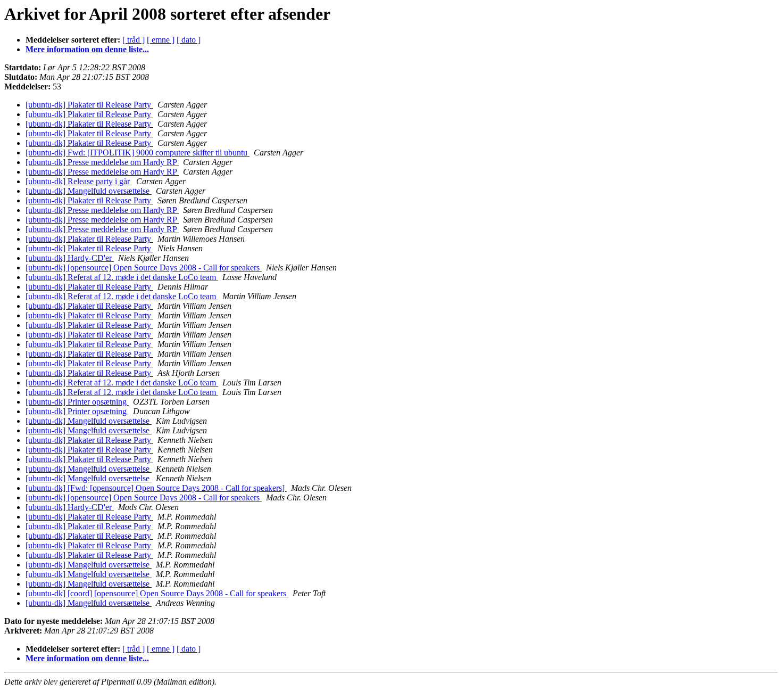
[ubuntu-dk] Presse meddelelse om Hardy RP (102, 162)
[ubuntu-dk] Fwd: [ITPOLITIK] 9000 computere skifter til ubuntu (137, 152)
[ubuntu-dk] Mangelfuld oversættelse (89, 190)
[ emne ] (160, 39)
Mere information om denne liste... (87, 49)
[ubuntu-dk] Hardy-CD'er (70, 257)
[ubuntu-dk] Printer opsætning (77, 401)
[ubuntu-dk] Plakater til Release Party (89, 104)
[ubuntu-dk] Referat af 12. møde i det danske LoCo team (122, 277)
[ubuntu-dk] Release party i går (79, 181)
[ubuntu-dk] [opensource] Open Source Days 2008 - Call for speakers (144, 267)
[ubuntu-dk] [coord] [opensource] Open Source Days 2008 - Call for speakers (157, 593)
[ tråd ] (133, 39)
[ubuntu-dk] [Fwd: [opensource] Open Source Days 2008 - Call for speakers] (156, 487)
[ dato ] (189, 39)
